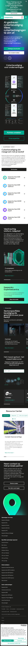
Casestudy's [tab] (6, 415)
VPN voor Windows (5, 552)
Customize (19, 640)
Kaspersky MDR (5, 592)
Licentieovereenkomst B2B (5, 611)
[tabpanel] (14, 381)
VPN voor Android (5, 555)
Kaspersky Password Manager (7, 533)
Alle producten (4, 580)
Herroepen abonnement (13, 611)
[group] (14, 40)
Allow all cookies (7, 640)
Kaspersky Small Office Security (8, 567)
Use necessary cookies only (14, 643)
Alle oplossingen (5, 535)
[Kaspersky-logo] (8, 17)
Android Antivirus (5, 542)
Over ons (3, 620)
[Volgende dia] (9, 58)
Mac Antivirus (4, 545)
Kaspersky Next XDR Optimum (7, 575)
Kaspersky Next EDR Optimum (7, 572)
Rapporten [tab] (14, 415)
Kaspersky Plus (4, 522)
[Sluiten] (26, 1)
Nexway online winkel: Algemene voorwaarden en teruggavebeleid (11, 614)
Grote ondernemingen (7, 584)
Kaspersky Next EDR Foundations (8, 570)
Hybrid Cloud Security (6, 600)
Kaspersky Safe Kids (6, 527)
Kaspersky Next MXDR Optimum (8, 577)
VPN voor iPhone (5, 558)
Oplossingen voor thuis (7, 517)
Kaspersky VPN (4, 530)
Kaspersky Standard (5, 520)
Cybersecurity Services (6, 589)
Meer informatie (9, 275)
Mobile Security (5, 547)
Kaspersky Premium (5, 525)
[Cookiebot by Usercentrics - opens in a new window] (21, 625)
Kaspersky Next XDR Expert (7, 595)
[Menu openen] (2, 17)
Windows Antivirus (5, 550)
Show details (21, 638)
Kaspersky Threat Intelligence (7, 597)
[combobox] (14, 371)
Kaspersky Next (5, 587)
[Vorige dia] (5, 58)
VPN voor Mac (4, 560)
